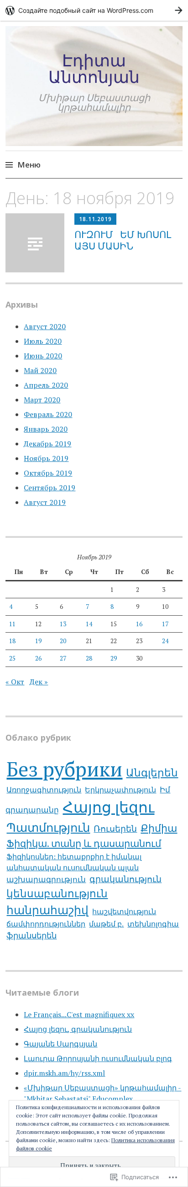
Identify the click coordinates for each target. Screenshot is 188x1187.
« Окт (14, 682)
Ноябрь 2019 (46, 458)
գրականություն (125, 878)
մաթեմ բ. (106, 924)
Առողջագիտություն (43, 790)
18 (12, 641)
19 (38, 641)
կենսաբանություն (57, 893)
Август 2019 (45, 502)
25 (12, 658)
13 (63, 624)
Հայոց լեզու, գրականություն (78, 1029)
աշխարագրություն (46, 879)
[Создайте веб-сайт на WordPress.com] (94, 10)
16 (139, 624)
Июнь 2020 (43, 356)
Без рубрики (64, 768)
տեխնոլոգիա (153, 924)
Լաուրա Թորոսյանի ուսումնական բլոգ (98, 1058)
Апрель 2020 (46, 385)
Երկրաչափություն (120, 790)
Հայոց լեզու (108, 807)
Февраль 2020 (48, 414)
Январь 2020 (46, 429)
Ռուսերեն (115, 828)
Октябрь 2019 (48, 473)
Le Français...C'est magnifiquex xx (79, 1014)
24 (165, 641)
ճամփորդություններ (45, 924)
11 (12, 624)
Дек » (39, 682)
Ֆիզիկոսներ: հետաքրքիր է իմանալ (73, 856)
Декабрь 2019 (47, 444)
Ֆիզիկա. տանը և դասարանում (83, 843)
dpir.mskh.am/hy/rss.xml (64, 1073)
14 (89, 624)
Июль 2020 (43, 341)
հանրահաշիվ (47, 909)
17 (165, 624)
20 (63, 641)
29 (113, 658)
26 (38, 658)
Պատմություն (48, 827)
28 (89, 658)
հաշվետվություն (124, 911)
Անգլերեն (152, 772)
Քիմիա (159, 828)
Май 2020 (40, 370)
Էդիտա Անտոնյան (94, 68)
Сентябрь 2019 (49, 487)
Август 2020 (45, 326)
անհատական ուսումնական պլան (72, 867)
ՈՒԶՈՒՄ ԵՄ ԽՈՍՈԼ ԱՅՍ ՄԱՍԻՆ (123, 240)
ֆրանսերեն (31, 935)
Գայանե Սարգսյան (60, 1044)
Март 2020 (42, 400)
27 (63, 658)
